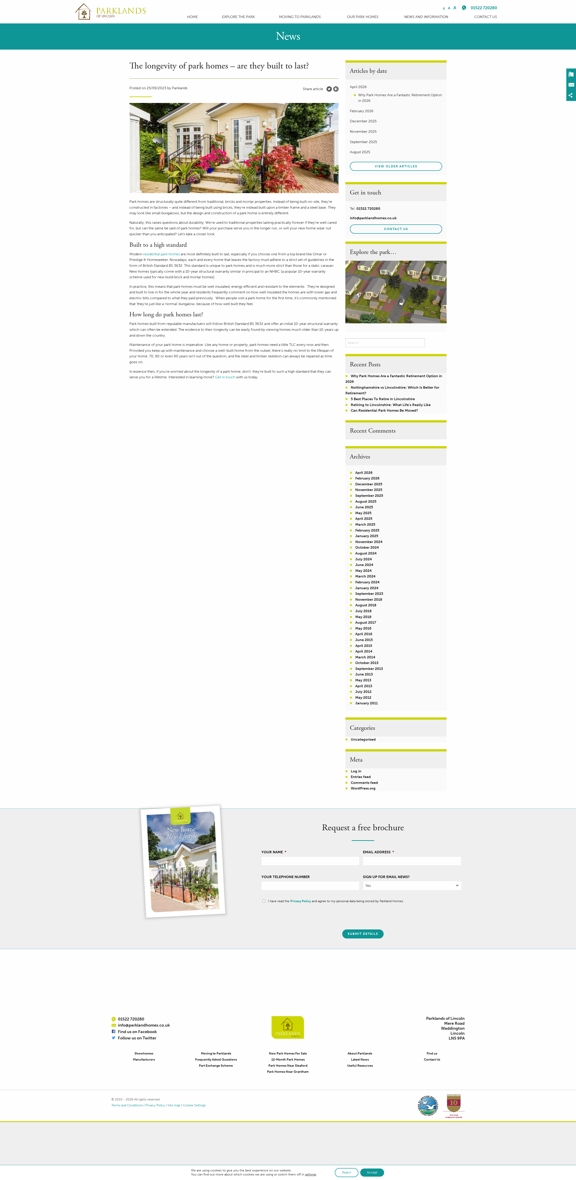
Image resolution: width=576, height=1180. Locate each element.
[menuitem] (192, 16)
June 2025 (364, 507)
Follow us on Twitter (137, 1038)
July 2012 (363, 691)
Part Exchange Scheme (216, 1066)
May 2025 (363, 513)
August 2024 (366, 553)
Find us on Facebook (137, 1031)
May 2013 (363, 680)
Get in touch (225, 377)
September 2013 (369, 668)
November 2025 (368, 490)
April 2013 (363, 686)
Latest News (360, 1059)
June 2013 (364, 674)
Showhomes (144, 1053)
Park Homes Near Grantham (288, 1072)
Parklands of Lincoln (288, 1027)
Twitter (329, 89)
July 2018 (363, 611)
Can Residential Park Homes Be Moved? (384, 410)
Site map (174, 1105)
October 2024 (367, 547)
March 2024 (365, 576)
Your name (273, 852)
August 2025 (365, 501)
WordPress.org (363, 788)
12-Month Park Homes (288, 1059)
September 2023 (369, 593)
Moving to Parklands (300, 17)
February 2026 (367, 478)
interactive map (396, 292)
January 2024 (366, 588)
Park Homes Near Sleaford (288, 1066)
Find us (432, 1053)
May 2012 (363, 697)
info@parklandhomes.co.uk (373, 218)
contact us (396, 229)
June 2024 (364, 565)
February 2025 (367, 530)
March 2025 (365, 524)
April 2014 (363, 651)
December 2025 (368, 484)
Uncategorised (363, 739)
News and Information (426, 17)
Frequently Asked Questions (216, 1059)
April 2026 (364, 472)
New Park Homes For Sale (288, 1053)
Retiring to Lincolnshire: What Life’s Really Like (391, 405)
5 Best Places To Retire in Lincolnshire (383, 399)
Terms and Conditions (127, 1105)
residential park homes (161, 254)
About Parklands (360, 1053)
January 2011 (366, 703)
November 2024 (368, 542)
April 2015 (363, 646)
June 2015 (364, 640)
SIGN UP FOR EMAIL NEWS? (386, 877)
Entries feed (361, 777)
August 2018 (365, 605)
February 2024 (367, 582)
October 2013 (366, 663)
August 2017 (365, 622)
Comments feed (364, 783)
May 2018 (363, 617)
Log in (356, 771)
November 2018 (368, 599)
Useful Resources (360, 1066)
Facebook (336, 89)
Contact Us (485, 17)
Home (192, 17)
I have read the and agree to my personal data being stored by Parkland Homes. (336, 901)
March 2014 (365, 657)
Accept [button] (372, 1172)
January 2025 (366, 536)
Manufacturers (144, 1059)
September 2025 (369, 495)
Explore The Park (238, 17)
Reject (346, 1172)
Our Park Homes (362, 17)
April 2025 (363, 518)
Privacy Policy (300, 901)
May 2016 (363, 628)
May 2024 (363, 570)
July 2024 (363, 559)
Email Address (378, 852)
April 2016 (363, 634)
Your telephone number (285, 877)
